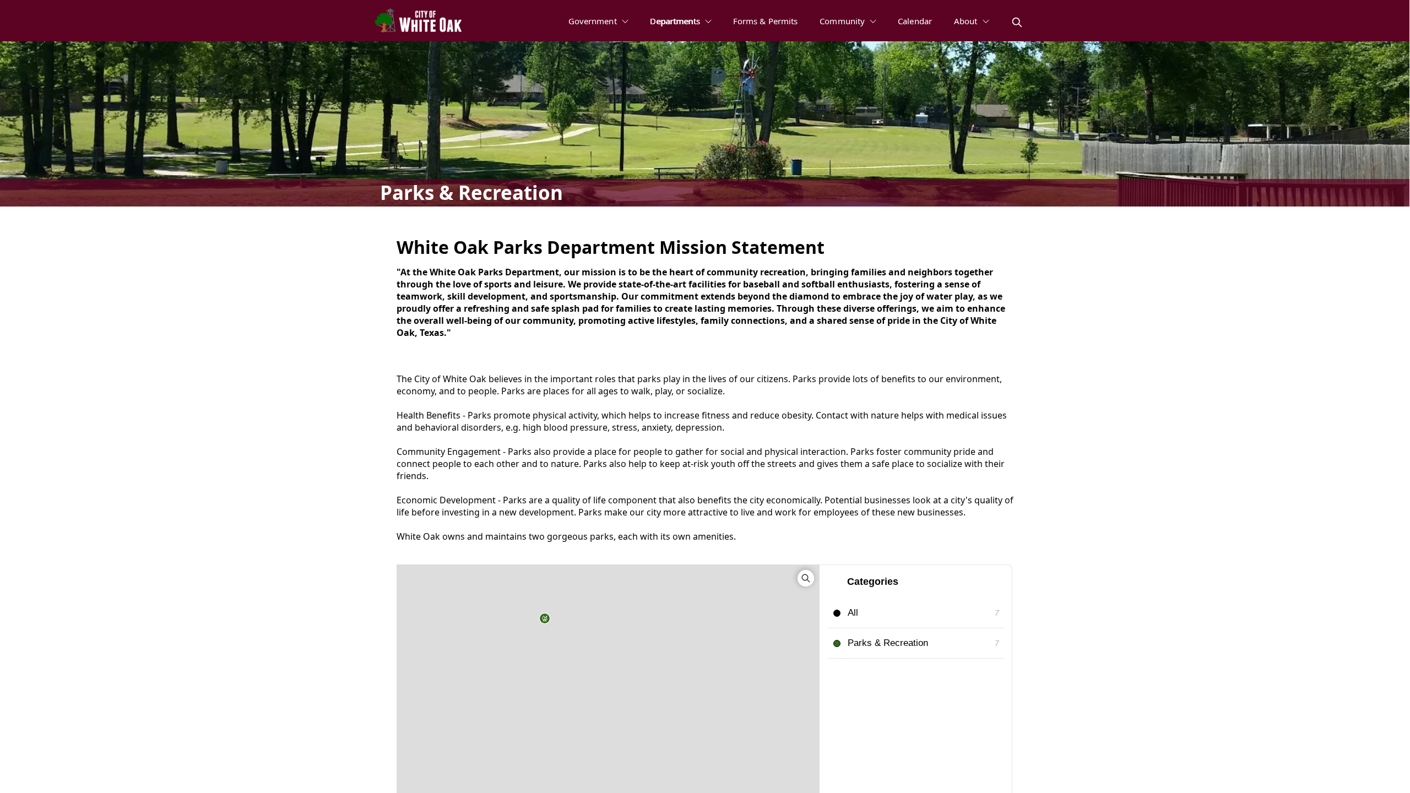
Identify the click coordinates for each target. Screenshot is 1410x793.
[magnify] (1017, 22)
